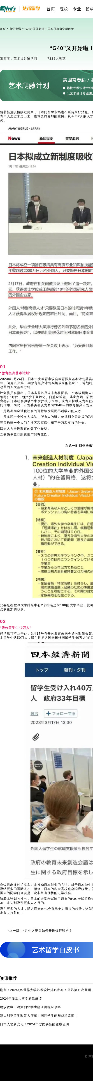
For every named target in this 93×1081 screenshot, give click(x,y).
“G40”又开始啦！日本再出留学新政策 (49, 28)
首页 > (4, 28)
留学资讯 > (17, 28)
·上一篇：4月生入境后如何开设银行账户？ (40, 930)
